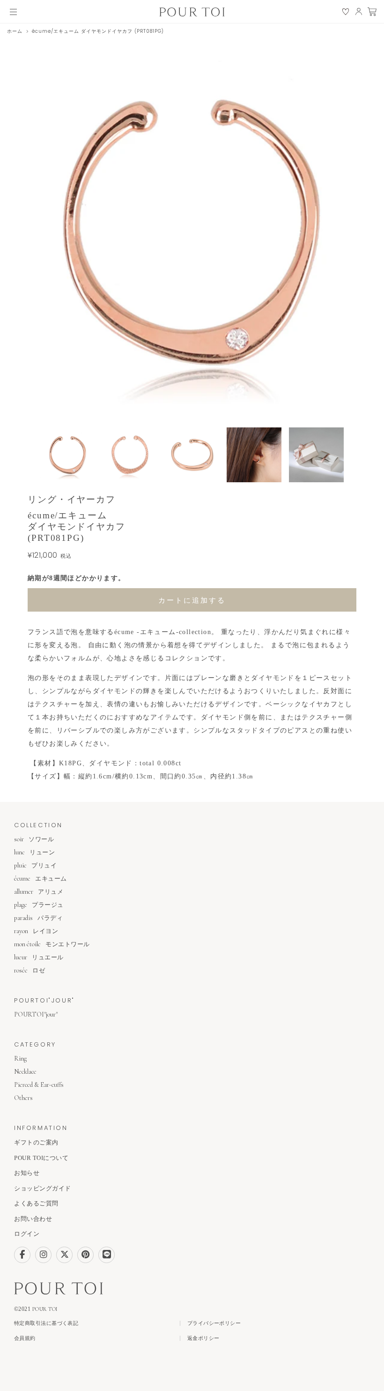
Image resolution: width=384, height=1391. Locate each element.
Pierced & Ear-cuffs (39, 1085)
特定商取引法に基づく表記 (46, 1323)
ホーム (14, 31)
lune (34, 852)
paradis (38, 918)
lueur (39, 957)
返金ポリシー (203, 1338)
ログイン (26, 1233)
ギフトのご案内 (36, 1142)
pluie (35, 865)
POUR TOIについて (41, 1157)
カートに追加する (192, 600)
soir (34, 839)
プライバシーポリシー (214, 1323)
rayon (36, 931)
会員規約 (25, 1338)
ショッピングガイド (42, 1188)
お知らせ (26, 1172)
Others (23, 1098)
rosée (29, 970)
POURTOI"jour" (36, 1014)
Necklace (25, 1072)
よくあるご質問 (36, 1203)
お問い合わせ (33, 1218)
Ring (20, 1058)
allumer (38, 892)
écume (40, 878)
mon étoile (52, 944)
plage (39, 905)
